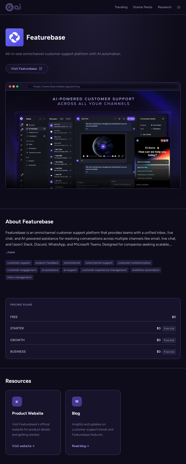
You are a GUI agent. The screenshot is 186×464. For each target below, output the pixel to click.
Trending (121, 7)
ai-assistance (50, 270)
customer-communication (134, 262)
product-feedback (47, 262)
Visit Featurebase (24, 69)
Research (164, 7)
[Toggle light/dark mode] (179, 7)
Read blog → (80, 446)
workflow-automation (145, 270)
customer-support (18, 262)
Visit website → (23, 446)
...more (10, 252)
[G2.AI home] (13, 7)
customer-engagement (21, 270)
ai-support (70, 270)
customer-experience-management (104, 270)
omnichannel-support (99, 262)
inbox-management (19, 277)
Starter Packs (142, 7)
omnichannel (72, 262)
